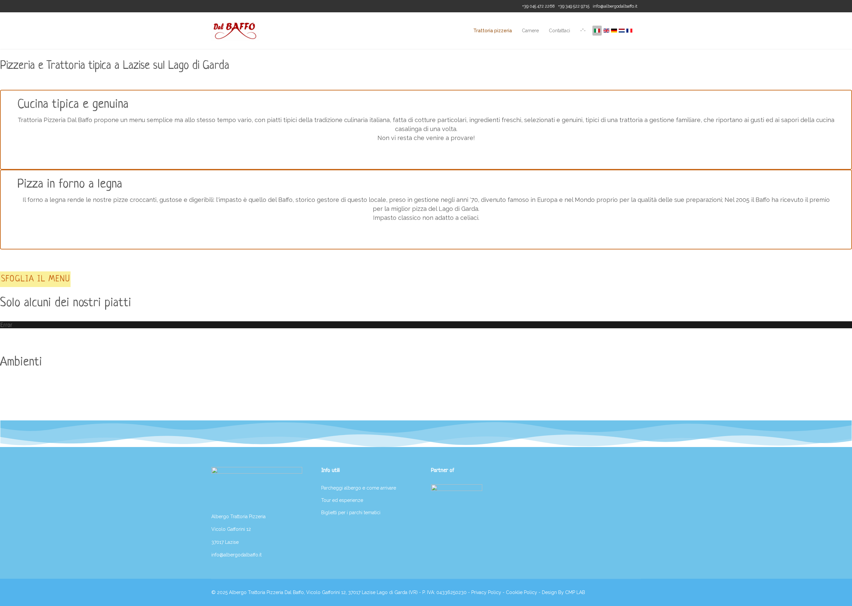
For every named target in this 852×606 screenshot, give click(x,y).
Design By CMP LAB (563, 592)
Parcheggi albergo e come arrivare (358, 488)
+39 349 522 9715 (573, 6)
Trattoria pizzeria (492, 30)
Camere (530, 30)
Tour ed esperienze (342, 500)
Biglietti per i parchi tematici (350, 512)
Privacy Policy (486, 592)
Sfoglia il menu (35, 279)
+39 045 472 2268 (538, 6)
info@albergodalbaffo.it (615, 6)
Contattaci (559, 30)
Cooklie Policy (521, 592)
